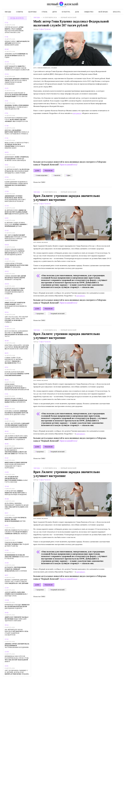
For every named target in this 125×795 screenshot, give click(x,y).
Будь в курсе (17, 18)
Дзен (37, 170)
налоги (57, 175)
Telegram (48, 170)
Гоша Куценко (42, 175)
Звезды (36, 17)
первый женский (57, 313)
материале (77, 113)
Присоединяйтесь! (68, 164)
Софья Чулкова (45, 29)
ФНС (69, 175)
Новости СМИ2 (39, 182)
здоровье (40, 313)
